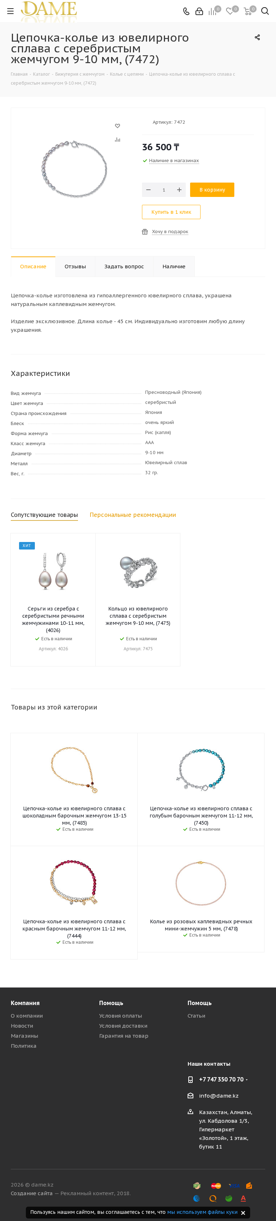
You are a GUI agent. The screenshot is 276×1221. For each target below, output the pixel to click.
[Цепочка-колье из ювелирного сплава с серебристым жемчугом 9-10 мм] (74, 129)
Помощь (111, 1002)
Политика (24, 1045)
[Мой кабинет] (199, 11)
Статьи (196, 1015)
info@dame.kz (219, 1095)
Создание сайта (32, 1193)
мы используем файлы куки (202, 1212)
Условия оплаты (120, 1015)
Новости (22, 1025)
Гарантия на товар (123, 1035)
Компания (25, 1002)
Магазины (24, 1035)
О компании (27, 1015)
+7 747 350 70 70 (221, 1079)
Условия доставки (123, 1025)
